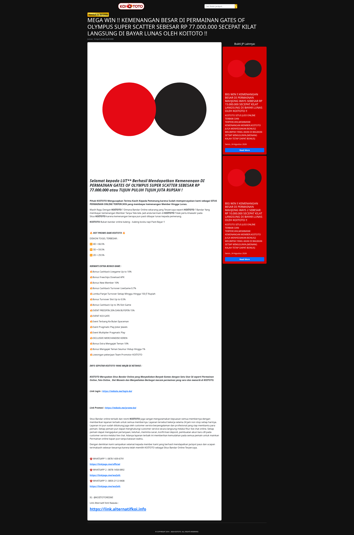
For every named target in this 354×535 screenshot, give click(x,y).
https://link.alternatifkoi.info (118, 509)
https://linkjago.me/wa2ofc (105, 475)
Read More (245, 150)
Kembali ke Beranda (98, 14)
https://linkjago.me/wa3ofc (105, 486)
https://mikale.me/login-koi (117, 391)
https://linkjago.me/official (105, 464)
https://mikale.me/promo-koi (120, 407)
